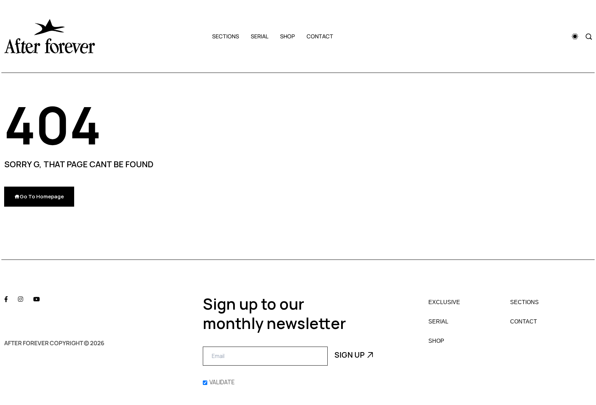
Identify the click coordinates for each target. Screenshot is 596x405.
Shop (287, 36)
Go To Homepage (42, 196)
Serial (259, 36)
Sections (225, 36)
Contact (320, 36)
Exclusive (444, 302)
